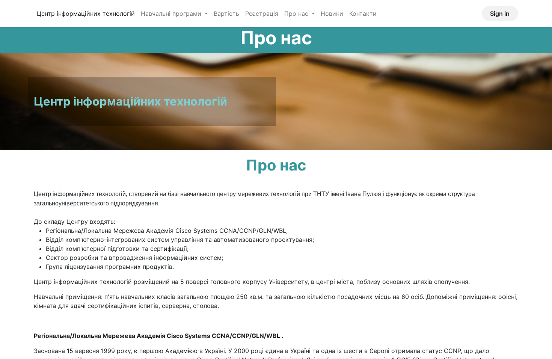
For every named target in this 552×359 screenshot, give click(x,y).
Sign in (500, 13)
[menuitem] (86, 13)
